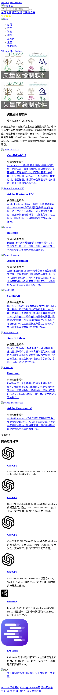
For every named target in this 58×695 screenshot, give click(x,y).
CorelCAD (13, 295)
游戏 (19, 12)
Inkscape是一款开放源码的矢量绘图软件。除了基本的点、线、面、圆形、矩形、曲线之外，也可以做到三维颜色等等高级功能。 (31, 246)
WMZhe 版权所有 (10, 687)
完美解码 (6, 16)
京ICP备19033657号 (30, 687)
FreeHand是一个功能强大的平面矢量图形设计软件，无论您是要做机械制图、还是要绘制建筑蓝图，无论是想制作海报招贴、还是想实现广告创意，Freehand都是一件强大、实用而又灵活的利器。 (31, 390)
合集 (32, 12)
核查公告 (32, 673)
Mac (12, 2)
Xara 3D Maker (17, 338)
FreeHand (13, 373)
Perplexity (12, 601)
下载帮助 (42, 673)
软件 (9, 12)
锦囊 (14, 12)
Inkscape (12, 232)
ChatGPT (12, 465)
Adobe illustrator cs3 (19, 408)
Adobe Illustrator (17, 260)
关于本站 (12, 673)
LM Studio (12, 650)
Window (5, 2)
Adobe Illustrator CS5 (20, 194)
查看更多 (6, 435)
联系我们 (22, 673)
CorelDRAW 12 (16, 155)
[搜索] (30, 9)
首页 (3, 12)
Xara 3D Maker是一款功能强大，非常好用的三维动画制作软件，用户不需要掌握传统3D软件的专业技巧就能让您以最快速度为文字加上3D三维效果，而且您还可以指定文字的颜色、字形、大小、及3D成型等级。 (31, 355)
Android (18, 2)
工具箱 (26, 12)
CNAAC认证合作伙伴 (29, 691)
